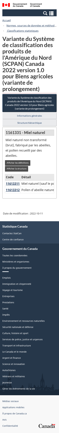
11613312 (13, 190)
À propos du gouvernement (16, 267)
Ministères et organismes (15, 261)
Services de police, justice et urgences (22, 339)
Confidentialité (10, 425)
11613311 (13, 183)
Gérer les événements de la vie (18, 388)
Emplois (6, 277)
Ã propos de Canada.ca (14, 413)
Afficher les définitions (18, 162)
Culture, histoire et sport (15, 333)
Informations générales (29, 115)
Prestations (8, 302)
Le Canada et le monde (14, 351)
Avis (4, 419)
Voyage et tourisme (12, 290)
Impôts (6, 314)
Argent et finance (11, 357)
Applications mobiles (13, 407)
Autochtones (9, 370)
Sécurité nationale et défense (17, 327)
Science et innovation (13, 364)
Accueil (6, 20)
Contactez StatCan (12, 233)
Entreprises (8, 296)
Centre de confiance (13, 239)
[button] (30, 13)
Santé (5, 308)
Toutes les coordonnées (14, 255)
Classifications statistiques (22, 31)
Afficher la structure (16, 168)
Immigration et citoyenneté (16, 283)
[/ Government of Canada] (22, 5)
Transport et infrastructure (16, 345)
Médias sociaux (10, 401)
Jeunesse (7, 382)
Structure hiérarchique (29, 122)
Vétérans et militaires (13, 376)
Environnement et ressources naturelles (23, 320)
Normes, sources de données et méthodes (31, 25)
